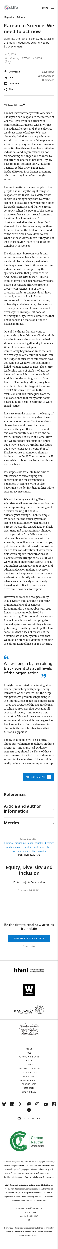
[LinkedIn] (12, 1106)
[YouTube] (46, 1106)
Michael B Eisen (13, 105)
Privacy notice (29, 946)
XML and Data (29, 1092)
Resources (29, 1088)
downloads (46, 76)
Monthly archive (29, 1080)
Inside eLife (29, 1076)
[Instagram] (37, 1106)
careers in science (20, 851)
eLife (48, 847)
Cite (11, 78)
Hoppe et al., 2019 (35, 558)
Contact (29, 1064)
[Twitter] (20, 1106)
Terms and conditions (29, 1068)
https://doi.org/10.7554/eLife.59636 (23, 58)
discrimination (39, 851)
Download (14, 72)
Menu (45, 8)
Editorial (21, 17)
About (29, 1049)
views (47, 72)
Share (12, 89)
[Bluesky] (4, 1106)
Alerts (29, 1060)
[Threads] (54, 1106)
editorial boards (37, 355)
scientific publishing (33, 847)
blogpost (33, 386)
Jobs (29, 1053)
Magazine (9, 17)
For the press (29, 1084)
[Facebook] (29, 1111)
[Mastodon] (29, 1106)
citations (48, 80)
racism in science (24, 843)
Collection (22, 890)
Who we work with (29, 1057)
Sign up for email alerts (29, 938)
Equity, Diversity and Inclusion (29, 871)
